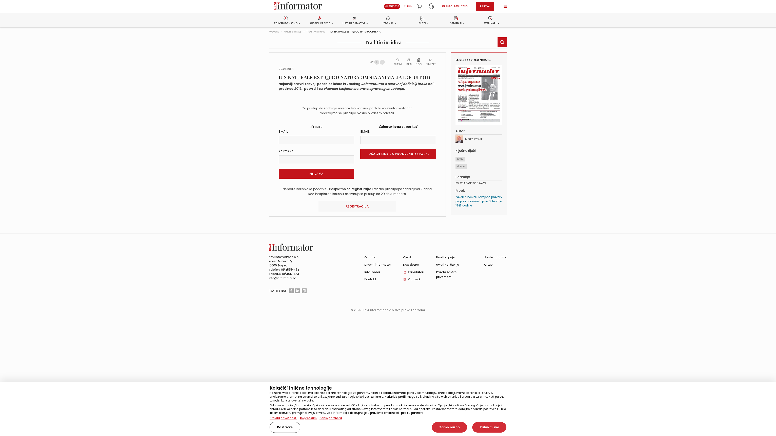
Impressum (308, 418)
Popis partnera (330, 418)
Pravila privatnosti (283, 418)
